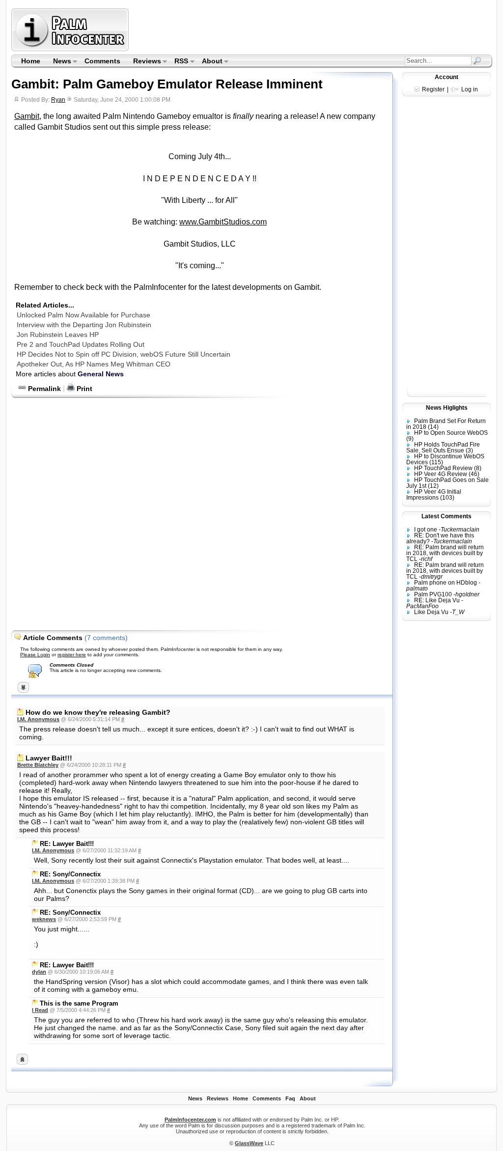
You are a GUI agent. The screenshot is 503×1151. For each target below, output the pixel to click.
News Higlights (447, 408)
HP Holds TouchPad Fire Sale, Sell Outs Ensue (443, 447)
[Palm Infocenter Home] (71, 49)
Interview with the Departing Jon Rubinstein (84, 325)
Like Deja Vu (431, 612)
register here (71, 654)
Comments (102, 61)
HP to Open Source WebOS (451, 433)
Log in (469, 89)
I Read (40, 1010)
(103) (447, 498)
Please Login (35, 654)
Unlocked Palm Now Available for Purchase (83, 315)
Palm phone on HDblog (445, 583)
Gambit (26, 116)
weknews (44, 919)
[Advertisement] (312, 29)
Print (83, 389)
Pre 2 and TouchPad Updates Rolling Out (80, 344)
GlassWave (249, 1143)
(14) (433, 427)
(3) (469, 450)
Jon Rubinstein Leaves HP (58, 334)
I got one (425, 530)
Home (30, 61)
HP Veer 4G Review (440, 474)
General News (101, 374)
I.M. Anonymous (38, 719)
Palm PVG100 (433, 594)
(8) (477, 468)
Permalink (43, 389)
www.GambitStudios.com (223, 222)
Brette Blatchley (37, 765)
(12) (433, 486)
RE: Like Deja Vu (437, 600)
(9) (410, 439)
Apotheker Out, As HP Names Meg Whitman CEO (93, 364)
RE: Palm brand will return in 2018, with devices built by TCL (445, 553)
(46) (474, 474)
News (59, 62)
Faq (290, 1098)
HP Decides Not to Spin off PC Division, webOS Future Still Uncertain (123, 354)
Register (433, 89)
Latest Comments (446, 516)
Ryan (58, 99)
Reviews (144, 62)
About (209, 62)
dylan (39, 972)
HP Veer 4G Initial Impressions (433, 495)
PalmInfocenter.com (190, 1120)
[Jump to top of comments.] (22, 1062)
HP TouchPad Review (443, 468)
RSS (178, 62)
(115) (436, 462)
